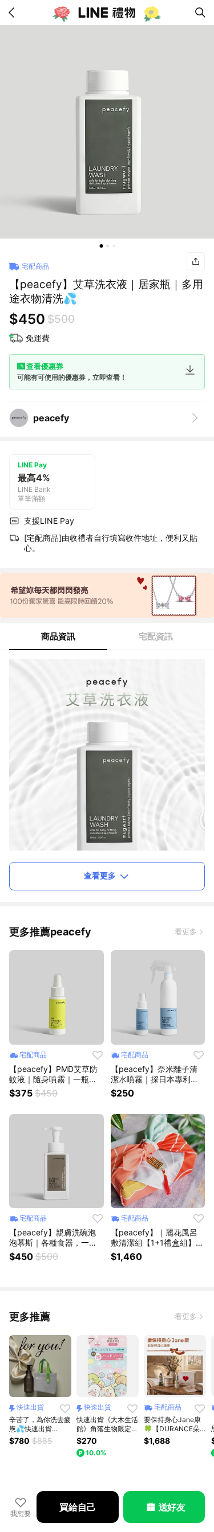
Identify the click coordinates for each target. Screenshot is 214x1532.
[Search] (200, 12)
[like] (97, 1055)
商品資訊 (58, 636)
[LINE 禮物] (107, 12)
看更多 (186, 931)
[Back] (13, 12)
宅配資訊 (156, 636)
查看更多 (100, 875)
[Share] (196, 261)
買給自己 (77, 1507)
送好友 (172, 1507)
